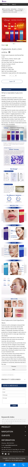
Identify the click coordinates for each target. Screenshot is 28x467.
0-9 (3, 419)
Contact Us (4, 4)
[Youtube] (5, 454)
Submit (14, 405)
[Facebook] (2, 454)
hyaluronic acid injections (7, 374)
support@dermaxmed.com (11, 445)
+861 (7, 443)
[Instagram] (8, 454)
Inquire (11, 81)
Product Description (7, 89)
